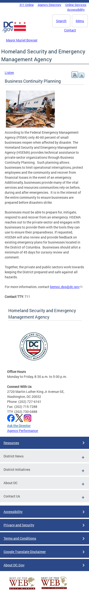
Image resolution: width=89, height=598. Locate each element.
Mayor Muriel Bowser (21, 40)
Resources (11, 443)
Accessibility (76, 9)
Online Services (75, 5)
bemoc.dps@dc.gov (65, 286)
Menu (80, 21)
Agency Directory (49, 5)
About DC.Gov (14, 565)
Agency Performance (22, 430)
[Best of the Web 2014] (22, 589)
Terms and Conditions (20, 538)
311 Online (26, 5)
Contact (70, 30)
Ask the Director (19, 425)
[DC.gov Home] (14, 31)
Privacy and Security (19, 525)
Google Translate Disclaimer (25, 551)
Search (61, 21)
